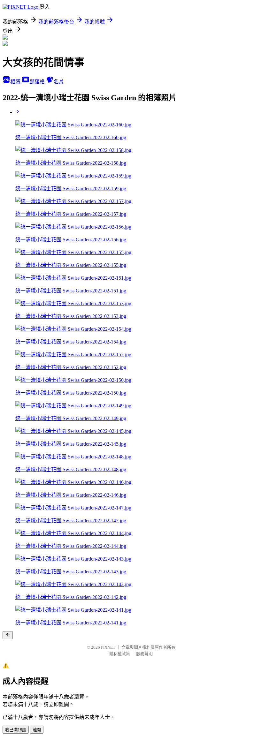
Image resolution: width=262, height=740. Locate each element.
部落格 (37, 81)
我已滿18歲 (15, 730)
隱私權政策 (119, 653)
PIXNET (108, 647)
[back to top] (8, 635)
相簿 (16, 81)
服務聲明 (144, 653)
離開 (37, 730)
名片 (59, 81)
